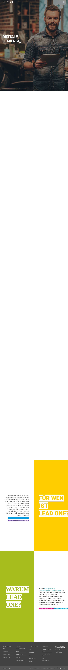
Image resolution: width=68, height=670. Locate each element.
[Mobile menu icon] (64, 2)
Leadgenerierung (19, 654)
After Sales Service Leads (46, 655)
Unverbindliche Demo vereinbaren (47, 608)
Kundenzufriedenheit (20, 660)
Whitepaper (31, 652)
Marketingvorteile (6, 657)
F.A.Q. (30, 655)
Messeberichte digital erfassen (46, 650)
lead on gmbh (8, 668)
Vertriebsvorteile (6, 654)
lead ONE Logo (32, 658)
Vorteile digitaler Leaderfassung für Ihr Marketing (18, 520)
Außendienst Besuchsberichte (45, 659)
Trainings (18, 657)
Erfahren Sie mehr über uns (60, 608)
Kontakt (31, 661)
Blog (30, 649)
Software (18, 651)
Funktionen (5, 651)
